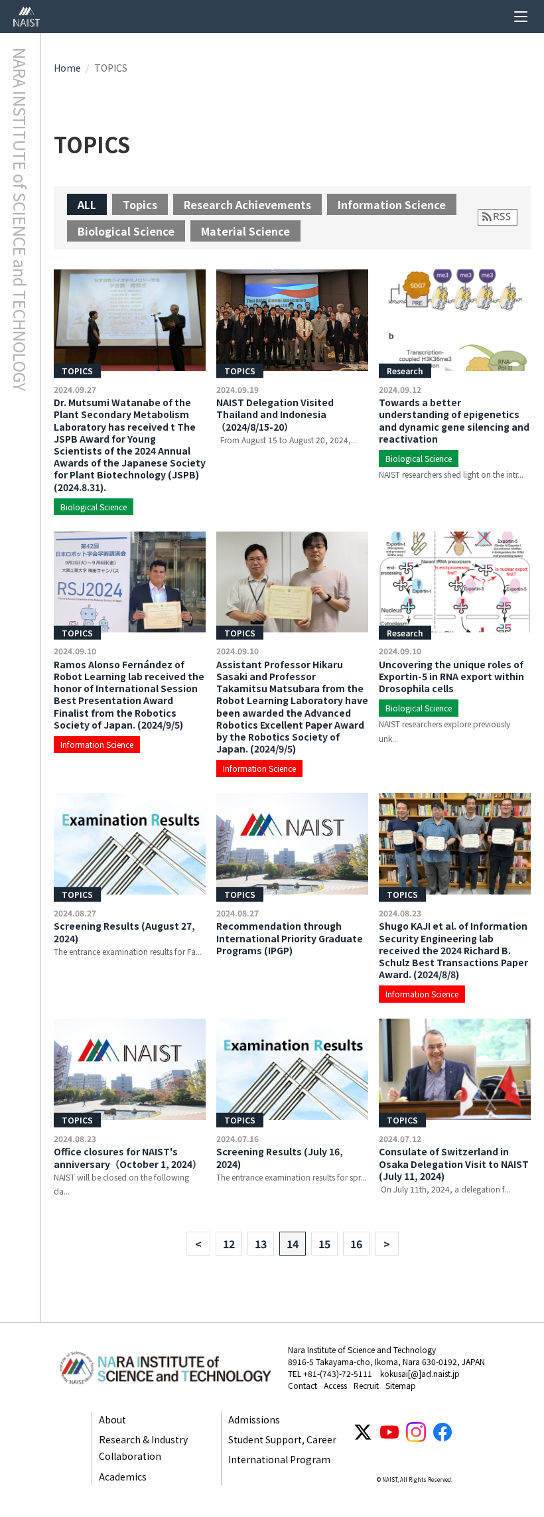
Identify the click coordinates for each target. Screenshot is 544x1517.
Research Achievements (247, 204)
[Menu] (521, 17)
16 (356, 1244)
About (112, 1419)
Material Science (245, 231)
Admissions (254, 1419)
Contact (302, 1385)
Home (67, 67)
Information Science (392, 204)
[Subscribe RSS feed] (497, 217)
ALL (87, 204)
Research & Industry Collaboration (143, 1448)
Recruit (366, 1385)
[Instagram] (416, 1432)
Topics (140, 204)
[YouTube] (389, 1432)
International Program (279, 1459)
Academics (123, 1476)
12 (229, 1244)
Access (335, 1385)
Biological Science (126, 231)
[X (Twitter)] (363, 1432)
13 (261, 1244)
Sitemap (400, 1385)
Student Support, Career (282, 1439)
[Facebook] (442, 1432)
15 (324, 1244)
